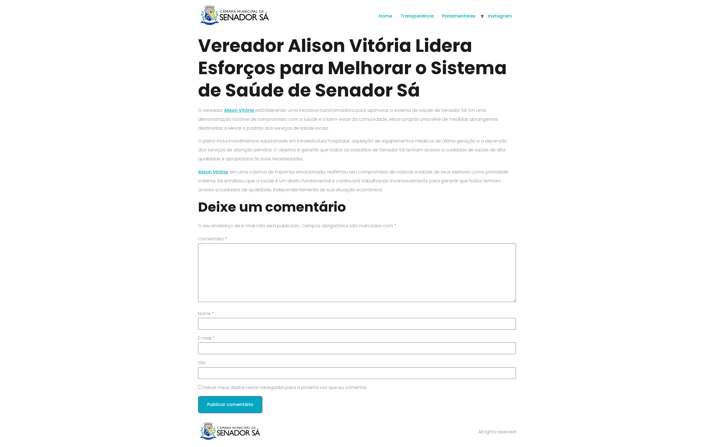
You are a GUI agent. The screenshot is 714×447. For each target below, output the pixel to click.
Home (385, 16)
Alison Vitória (239, 110)
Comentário (213, 239)
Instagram (500, 16)
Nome (206, 313)
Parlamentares (459, 16)
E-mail (206, 338)
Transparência (417, 16)
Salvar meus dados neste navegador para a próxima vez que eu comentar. (285, 387)
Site (202, 363)
